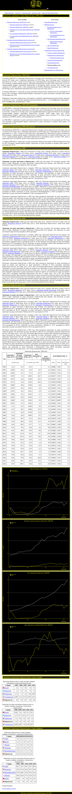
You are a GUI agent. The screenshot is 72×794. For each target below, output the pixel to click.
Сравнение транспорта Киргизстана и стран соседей (21, 40)
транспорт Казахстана (42, 170)
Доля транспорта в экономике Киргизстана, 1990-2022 (24, 36)
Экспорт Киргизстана (53, 45)
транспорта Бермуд (34, 156)
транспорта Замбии (60, 156)
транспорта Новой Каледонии (46, 290)
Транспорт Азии (36, 13)
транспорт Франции (9, 185)
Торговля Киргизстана (53, 62)
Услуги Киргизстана (52, 67)
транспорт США (7, 183)
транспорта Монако (8, 292)
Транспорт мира (26, 13)
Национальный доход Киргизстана (54, 70)
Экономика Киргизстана (51, 22)
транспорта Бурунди (14, 223)
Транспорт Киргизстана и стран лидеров (20, 51)
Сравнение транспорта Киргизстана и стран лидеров (21, 49)
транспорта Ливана (14, 153)
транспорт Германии (43, 185)
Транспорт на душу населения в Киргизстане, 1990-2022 (25, 29)
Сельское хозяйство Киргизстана (56, 53)
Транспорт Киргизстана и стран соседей (20, 42)
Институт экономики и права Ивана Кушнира (33, 793)
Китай (6, 688)
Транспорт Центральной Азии (49, 13)
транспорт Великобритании (11, 186)
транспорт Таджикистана (44, 171)
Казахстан (7, 691)
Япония (7, 745)
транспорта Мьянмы (8, 156)
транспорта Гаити (27, 155)
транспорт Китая (8, 170)
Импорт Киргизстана (52, 48)
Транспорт (18, 13)
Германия (7, 748)
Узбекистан (8, 694)
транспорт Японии (42, 183)
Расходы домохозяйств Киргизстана (56, 31)
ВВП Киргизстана (49, 24)
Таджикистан (8, 697)
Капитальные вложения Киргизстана (56, 42)
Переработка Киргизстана (57, 58)
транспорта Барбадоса (15, 290)
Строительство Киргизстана (54, 60)
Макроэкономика (9, 13)
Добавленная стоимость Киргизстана (54, 50)
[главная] (36, 7)
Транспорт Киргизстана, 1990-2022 (16, 22)
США (6, 739)
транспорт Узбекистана (9, 171)
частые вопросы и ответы (9, 788)
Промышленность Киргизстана (55, 55)
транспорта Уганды (41, 153)
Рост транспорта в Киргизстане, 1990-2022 (21, 33)
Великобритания (9, 751)
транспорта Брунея (51, 155)
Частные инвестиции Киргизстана (56, 39)
